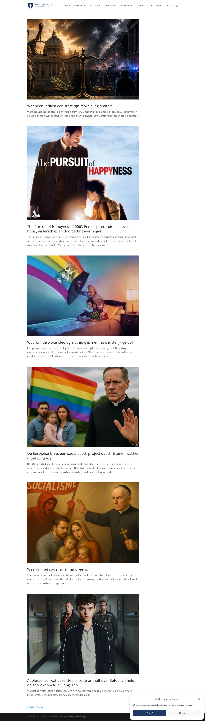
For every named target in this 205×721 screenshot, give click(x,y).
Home (67, 6)
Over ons (141, 6)
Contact (168, 6)
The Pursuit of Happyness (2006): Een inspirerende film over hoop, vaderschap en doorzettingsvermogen (78, 229)
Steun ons (153, 6)
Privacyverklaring (76, 716)
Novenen (78, 6)
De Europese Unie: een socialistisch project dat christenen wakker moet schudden (83, 456)
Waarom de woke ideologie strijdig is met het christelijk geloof (80, 342)
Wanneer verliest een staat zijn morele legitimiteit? (70, 105)
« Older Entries (35, 707)
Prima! (150, 713)
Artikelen (110, 6)
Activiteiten (94, 6)
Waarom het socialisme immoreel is (57, 569)
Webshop (125, 6)
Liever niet (184, 713)
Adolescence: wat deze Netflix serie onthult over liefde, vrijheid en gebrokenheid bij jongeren (80, 683)
